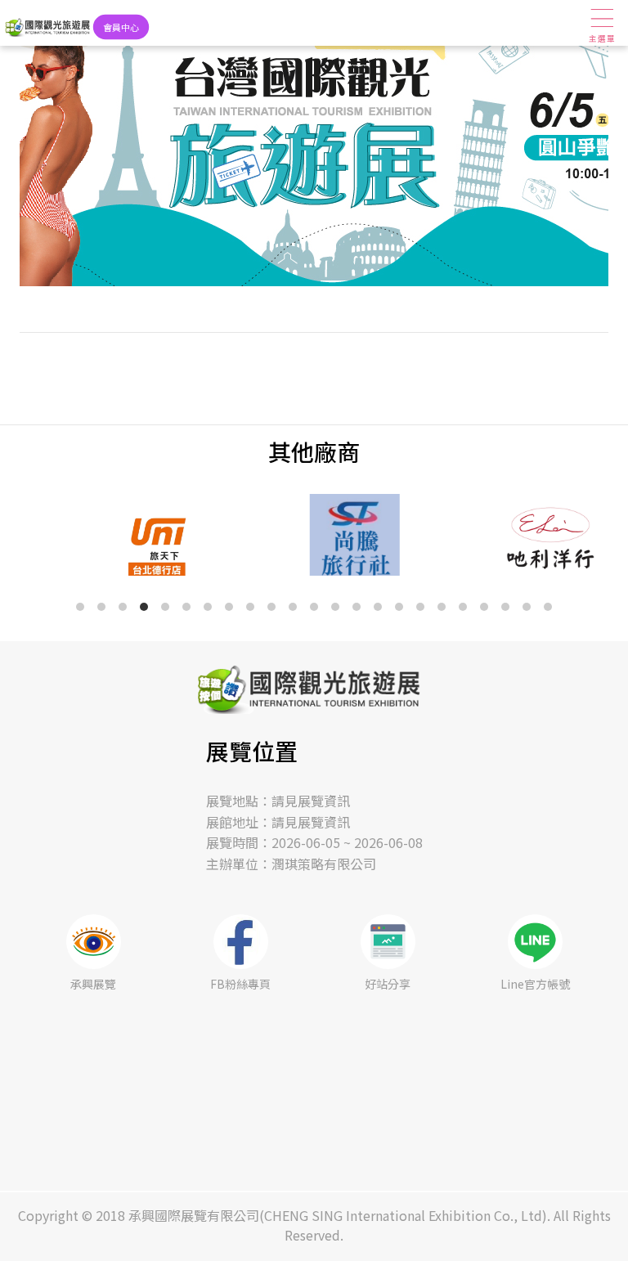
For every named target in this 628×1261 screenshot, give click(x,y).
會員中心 (120, 26)
